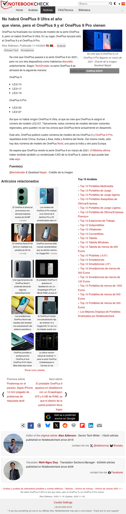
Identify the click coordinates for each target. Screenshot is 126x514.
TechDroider (42, 66)
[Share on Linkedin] (91, 425)
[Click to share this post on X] (56, 425)
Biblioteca (84, 10)
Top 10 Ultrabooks (90, 229)
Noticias (48, 10)
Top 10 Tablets (88, 238)
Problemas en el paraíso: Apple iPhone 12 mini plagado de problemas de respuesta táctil (20, 392)
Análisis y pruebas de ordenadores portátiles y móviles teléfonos (33, 488)
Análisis (33, 10)
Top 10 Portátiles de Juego (95, 190)
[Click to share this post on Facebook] (31, 426)
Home (19, 10)
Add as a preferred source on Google (65, 416)
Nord (60, 143)
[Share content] (23, 425)
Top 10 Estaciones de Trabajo (97, 220)
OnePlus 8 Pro (103, 135)
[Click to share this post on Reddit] (65, 425)
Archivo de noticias (84, 488)
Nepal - (44, 172)
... (122, 10)
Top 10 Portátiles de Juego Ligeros (100, 208)
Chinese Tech (11, 50)
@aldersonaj (101, 445)
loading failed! (78, 70)
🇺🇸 (47, 45)
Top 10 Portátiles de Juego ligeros (100, 195)
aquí (17, 159)
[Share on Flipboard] (82, 425)
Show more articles (35, 370)
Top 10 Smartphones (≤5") (95, 264)
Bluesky (118, 445)
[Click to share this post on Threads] (39, 426)
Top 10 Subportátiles (92, 225)
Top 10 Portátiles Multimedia (96, 186)
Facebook (117, 472)
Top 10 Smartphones (92, 260)
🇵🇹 (51, 45)
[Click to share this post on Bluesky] (48, 426)
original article (49, 435)
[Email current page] (99, 426)
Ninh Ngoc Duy (48, 462)
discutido (67, 61)
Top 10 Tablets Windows (94, 242)
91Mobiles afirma (100, 150)
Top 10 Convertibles (92, 234)
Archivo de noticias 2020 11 (108, 488)
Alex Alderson (67, 435)
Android (61, 45)
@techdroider (17, 172)
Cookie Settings (63, 502)
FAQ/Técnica (65, 10)
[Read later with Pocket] (74, 425)
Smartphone (27, 50)
